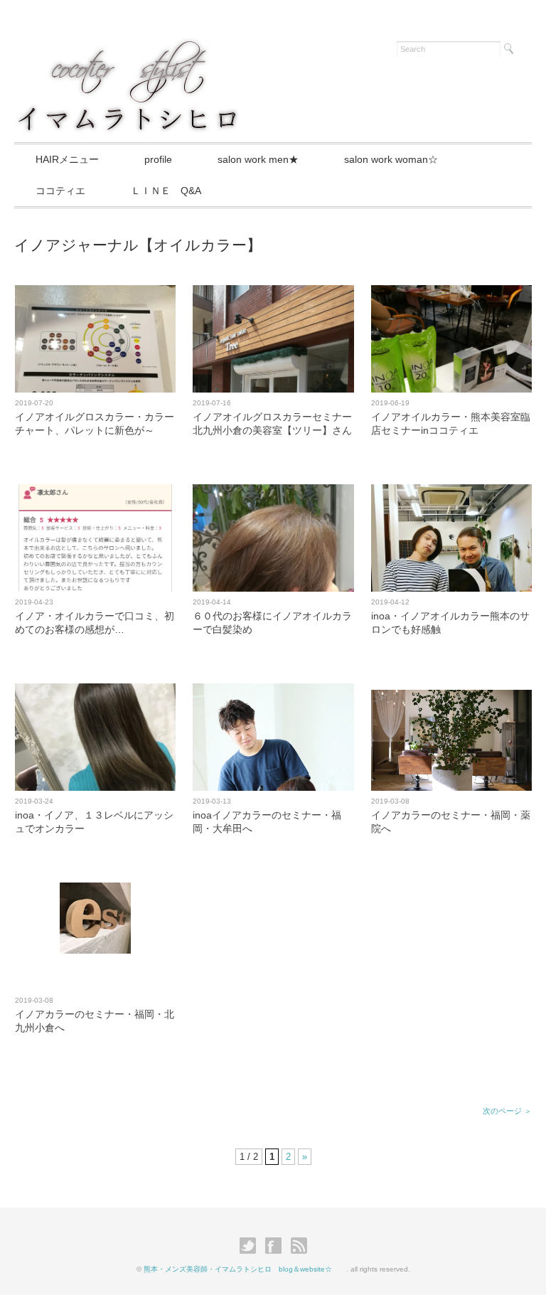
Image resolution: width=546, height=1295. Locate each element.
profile (158, 159)
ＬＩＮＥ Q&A (166, 190)
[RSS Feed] (299, 1245)
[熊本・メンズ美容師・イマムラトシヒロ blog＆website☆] (127, 47)
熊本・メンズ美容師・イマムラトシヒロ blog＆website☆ (245, 1269)
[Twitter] (251, 1245)
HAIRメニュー (67, 159)
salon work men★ (258, 159)
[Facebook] (277, 1245)
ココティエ (60, 190)
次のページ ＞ (507, 1111)
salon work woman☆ (391, 159)
